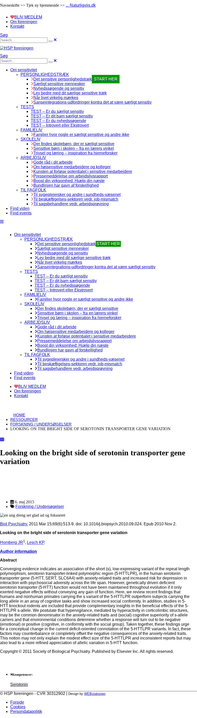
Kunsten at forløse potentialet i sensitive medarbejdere (82, 171)
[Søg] (50, 41)
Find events (21, 213)
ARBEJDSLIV (33, 157)
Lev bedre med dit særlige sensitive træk (70, 93)
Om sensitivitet (23, 70)
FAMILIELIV (31, 130)
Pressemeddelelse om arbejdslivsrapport (70, 176)
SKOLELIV (31, 139)
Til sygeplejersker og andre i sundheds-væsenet (77, 194)
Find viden (19, 208)
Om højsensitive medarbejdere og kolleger (72, 167)
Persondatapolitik (26, 711)
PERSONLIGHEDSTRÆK (45, 74)
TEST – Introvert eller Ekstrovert (60, 125)
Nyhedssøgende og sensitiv (58, 88)
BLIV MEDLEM (28, 17)
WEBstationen (94, 694)
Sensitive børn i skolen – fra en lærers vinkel (73, 148)
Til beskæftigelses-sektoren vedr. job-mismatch (75, 199)
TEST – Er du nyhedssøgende (58, 121)
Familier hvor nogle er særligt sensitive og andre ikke (81, 134)
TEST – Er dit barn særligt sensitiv (62, 116)
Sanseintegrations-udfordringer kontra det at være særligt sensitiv (92, 102)
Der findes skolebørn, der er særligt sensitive (73, 144)
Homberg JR (11, 542)
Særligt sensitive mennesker (59, 84)
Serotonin (19, 684)
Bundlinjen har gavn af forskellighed (66, 185)
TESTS (27, 107)
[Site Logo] (16, 48)
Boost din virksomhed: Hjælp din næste (69, 181)
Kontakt (17, 26)
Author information (18, 551)
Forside (17, 702)
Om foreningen (23, 21)
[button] (4, 35)
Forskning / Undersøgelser (39, 506)
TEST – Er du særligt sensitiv (57, 111)
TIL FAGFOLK (33, 190)
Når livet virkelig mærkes (55, 97)
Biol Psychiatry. (14, 524)
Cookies (17, 707)
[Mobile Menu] (2, 222)
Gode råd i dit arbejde (53, 162)
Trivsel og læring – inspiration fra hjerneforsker (75, 153)
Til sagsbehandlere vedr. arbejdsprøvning (71, 204)
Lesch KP (35, 542)
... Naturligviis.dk (81, 5)
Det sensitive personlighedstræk (75, 79)
